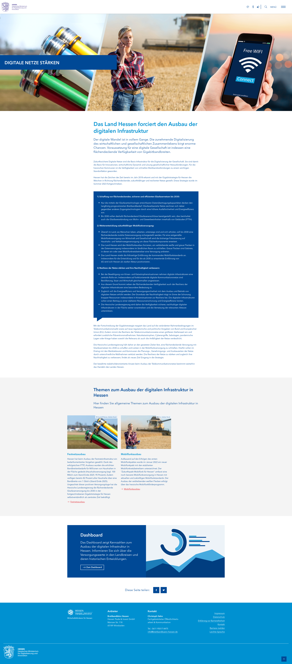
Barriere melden (217, 627)
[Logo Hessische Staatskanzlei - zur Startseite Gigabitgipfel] (16, 7)
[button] (283, 7)
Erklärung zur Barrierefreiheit (211, 620)
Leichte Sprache (217, 631)
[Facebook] (156, 590)
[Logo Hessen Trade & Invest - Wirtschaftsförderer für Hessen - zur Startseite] (82, 614)
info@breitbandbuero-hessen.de (163, 631)
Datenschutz (219, 616)
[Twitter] (163, 590)
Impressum (219, 613)
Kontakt (221, 624)
